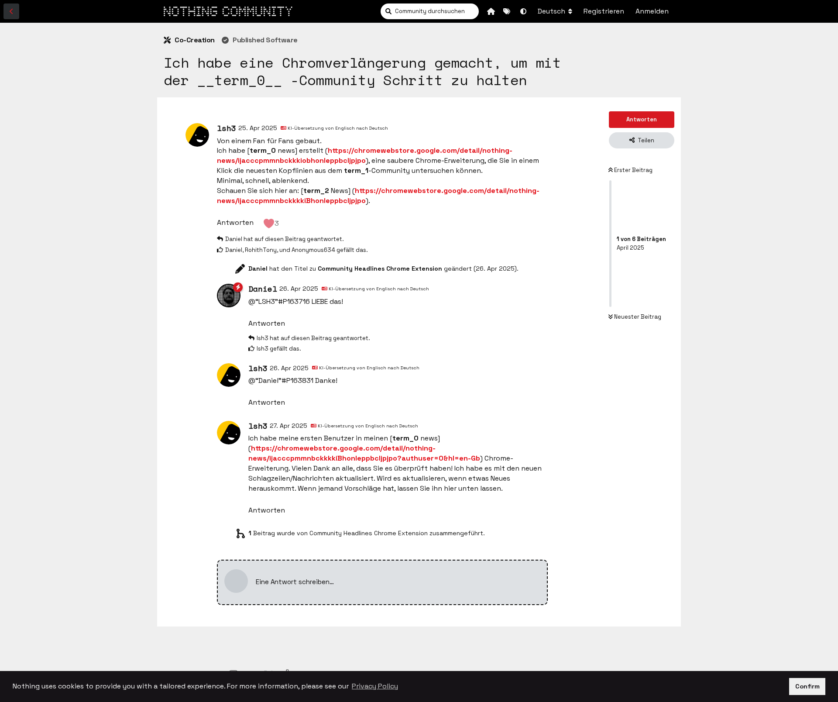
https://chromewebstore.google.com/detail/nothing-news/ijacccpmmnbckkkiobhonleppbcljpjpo (364, 155)
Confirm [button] (807, 686)
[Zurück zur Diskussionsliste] (11, 11)
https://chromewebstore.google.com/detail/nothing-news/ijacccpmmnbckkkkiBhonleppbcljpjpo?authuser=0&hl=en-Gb (364, 453)
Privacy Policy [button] (375, 686)
